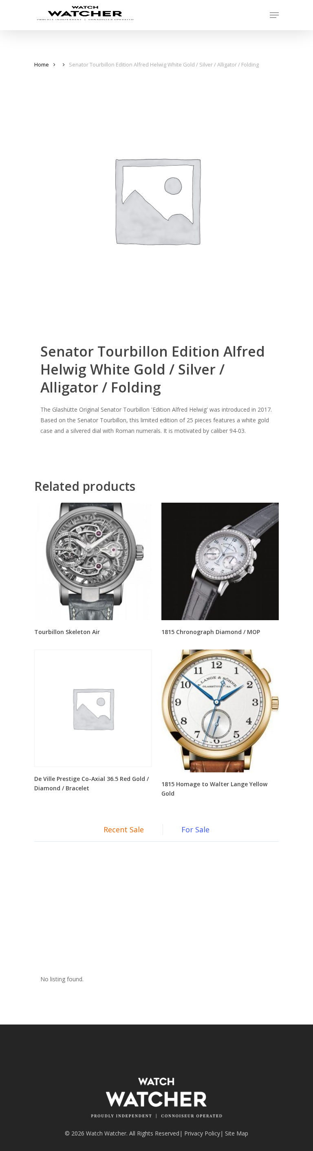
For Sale (195, 829)
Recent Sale (124, 829)
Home (41, 64)
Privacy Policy (202, 1133)
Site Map (236, 1133)
